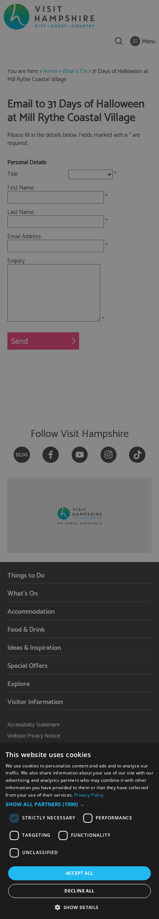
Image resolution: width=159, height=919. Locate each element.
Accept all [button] (80, 873)
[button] (79, 804)
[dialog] (79, 831)
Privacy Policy (89, 795)
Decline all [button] (79, 891)
